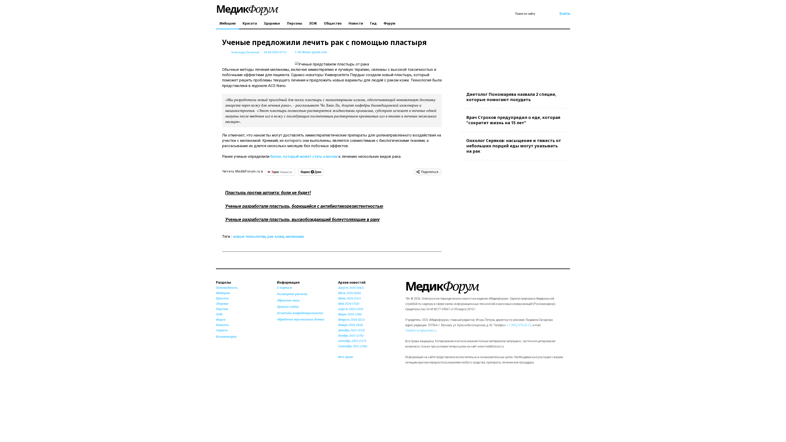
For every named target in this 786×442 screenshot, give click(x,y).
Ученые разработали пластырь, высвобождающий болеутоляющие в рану (302, 219)
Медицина (227, 23)
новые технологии (249, 236)
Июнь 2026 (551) (349, 298)
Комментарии (226, 336)
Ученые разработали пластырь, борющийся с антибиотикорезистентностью (304, 206)
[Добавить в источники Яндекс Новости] (282, 327)
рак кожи (275, 236)
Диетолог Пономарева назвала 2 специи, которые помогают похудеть (511, 96)
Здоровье (272, 23)
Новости (356, 23)
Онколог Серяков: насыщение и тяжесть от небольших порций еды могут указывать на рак (513, 146)
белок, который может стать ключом (304, 156)
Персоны (294, 23)
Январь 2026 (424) (350, 325)
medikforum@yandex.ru (420, 330)
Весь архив (345, 357)
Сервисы (222, 330)
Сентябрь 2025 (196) (352, 346)
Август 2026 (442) (351, 288)
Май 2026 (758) (348, 304)
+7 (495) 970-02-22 (519, 325)
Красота (250, 23)
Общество (333, 23)
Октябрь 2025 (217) (352, 341)
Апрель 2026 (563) (350, 309)
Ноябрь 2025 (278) (351, 335)
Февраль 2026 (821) (351, 319)
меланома (295, 236)
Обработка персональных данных (300, 319)
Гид (373, 23)
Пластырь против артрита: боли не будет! (268, 192)
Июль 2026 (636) (349, 293)
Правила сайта (288, 307)
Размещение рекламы (292, 294)
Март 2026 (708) (350, 314)
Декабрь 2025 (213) (351, 330)
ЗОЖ (313, 23)
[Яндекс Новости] (280, 172)
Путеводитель (226, 288)
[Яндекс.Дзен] (311, 172)
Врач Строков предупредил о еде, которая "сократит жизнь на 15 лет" (513, 120)
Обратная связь (288, 300)
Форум (389, 23)
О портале (284, 288)
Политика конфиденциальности (300, 313)
